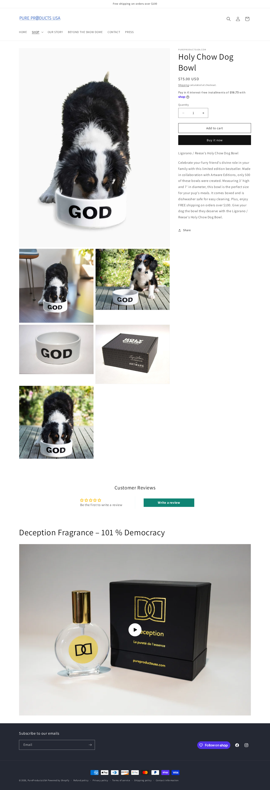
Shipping (183, 85)
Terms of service (121, 780)
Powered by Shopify (58, 780)
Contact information (167, 780)
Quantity (183, 105)
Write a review (169, 502)
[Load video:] (135, 629)
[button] (37, 32)
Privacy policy (100, 780)
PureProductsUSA (37, 780)
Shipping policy (143, 780)
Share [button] (187, 230)
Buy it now (215, 140)
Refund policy (80, 780)
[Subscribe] (90, 745)
